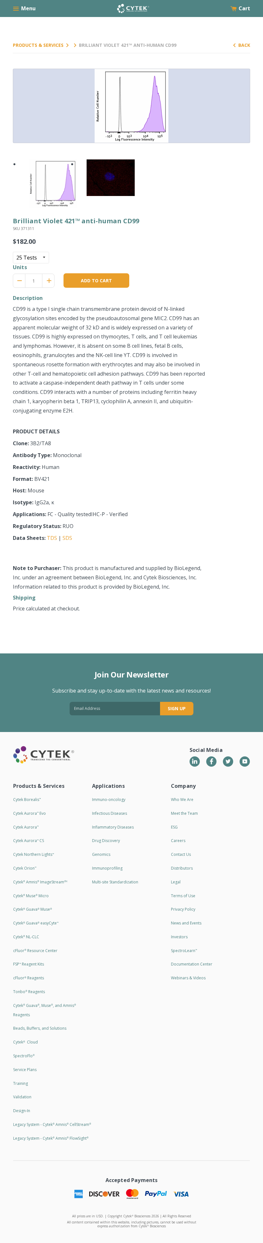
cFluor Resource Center (35, 950)
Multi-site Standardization (115, 882)
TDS (52, 537)
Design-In (21, 1110)
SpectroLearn (184, 950)
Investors (179, 937)
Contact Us (181, 854)
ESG (174, 827)
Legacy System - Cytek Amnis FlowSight (51, 1138)
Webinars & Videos (188, 978)
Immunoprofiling (107, 868)
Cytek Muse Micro (31, 895)
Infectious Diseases (109, 813)
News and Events (186, 923)
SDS (67, 537)
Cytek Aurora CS (28, 840)
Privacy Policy (183, 909)
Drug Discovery (106, 840)
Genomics (101, 854)
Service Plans (25, 1069)
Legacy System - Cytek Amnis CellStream (52, 1124)
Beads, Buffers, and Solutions (39, 1028)
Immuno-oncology (108, 799)
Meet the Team (184, 813)
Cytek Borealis (27, 799)
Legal (176, 882)
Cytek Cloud (25, 1042)
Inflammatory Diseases (113, 827)
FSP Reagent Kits (28, 964)
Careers (178, 840)
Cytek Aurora (25, 827)
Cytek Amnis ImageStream (40, 882)
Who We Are (182, 799)
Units (20, 267)
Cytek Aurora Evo (29, 813)
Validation (22, 1097)
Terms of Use (183, 895)
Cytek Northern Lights (33, 854)
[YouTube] (245, 761)
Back (244, 45)
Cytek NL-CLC (26, 937)
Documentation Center (191, 964)
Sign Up (177, 708)
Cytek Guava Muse (32, 909)
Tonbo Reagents (29, 991)
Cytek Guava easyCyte (35, 923)
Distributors (182, 868)
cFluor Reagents (28, 978)
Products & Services (38, 45)
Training (20, 1083)
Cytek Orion (24, 868)
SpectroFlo (24, 1056)
